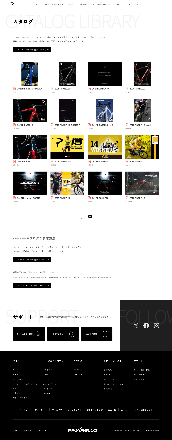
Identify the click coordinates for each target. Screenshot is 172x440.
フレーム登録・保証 (142, 370)
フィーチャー (41, 409)
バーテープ (47, 389)
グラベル (16, 374)
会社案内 (16, 431)
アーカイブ (57, 409)
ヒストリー (108, 374)
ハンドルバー (48, 370)
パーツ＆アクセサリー (53, 4)
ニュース (112, 409)
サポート (117, 4)
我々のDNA (108, 370)
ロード (15, 370)
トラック (16, 393)
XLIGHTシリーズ (49, 384)
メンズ (76, 370)
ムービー (125, 409)
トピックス (84, 4)
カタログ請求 (139, 379)
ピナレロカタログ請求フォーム (32, 259)
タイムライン (109, 379)
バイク (36, 4)
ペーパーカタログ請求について (32, 49)
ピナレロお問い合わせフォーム (32, 285)
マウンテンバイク (20, 397)
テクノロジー (109, 389)
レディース (77, 374)
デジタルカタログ (95, 409)
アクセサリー (48, 393)
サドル (45, 379)
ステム (45, 374)
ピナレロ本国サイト (143, 409)
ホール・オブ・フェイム (113, 384)
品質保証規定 (27, 431)
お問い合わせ (139, 374)
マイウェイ (25, 409)
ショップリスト (132, 4)
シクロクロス (18, 379)
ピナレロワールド (101, 4)
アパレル (71, 4)
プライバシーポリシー (43, 431)
